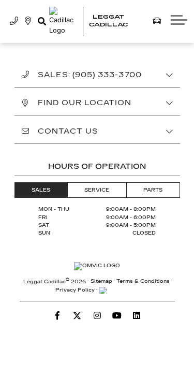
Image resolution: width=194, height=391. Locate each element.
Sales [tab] (41, 190)
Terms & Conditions (143, 281)
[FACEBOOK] (57, 315)
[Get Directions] (28, 21)
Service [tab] (96, 190)
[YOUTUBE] (117, 315)
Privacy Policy (75, 290)
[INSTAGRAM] (97, 315)
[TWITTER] (77, 315)
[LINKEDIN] (136, 315)
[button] (41, 21)
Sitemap (101, 281)
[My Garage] (157, 21)
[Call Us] (14, 21)
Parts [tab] (152, 190)
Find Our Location (85, 102)
